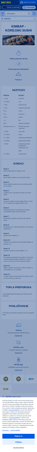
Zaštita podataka (15, 430)
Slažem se (18, 436)
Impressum (6, 430)
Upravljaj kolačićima (14, 410)
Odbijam (18, 442)
